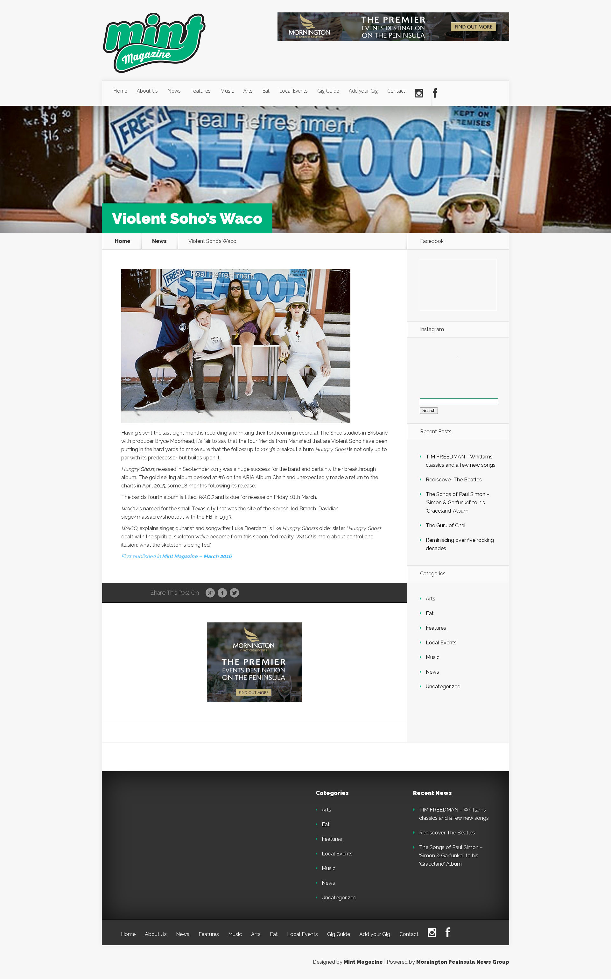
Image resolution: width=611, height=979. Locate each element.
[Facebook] (435, 93)
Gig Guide (328, 90)
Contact (396, 90)
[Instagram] (419, 93)
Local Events (293, 90)
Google (210, 593)
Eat (266, 90)
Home (120, 90)
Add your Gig (363, 90)
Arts (248, 90)
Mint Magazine (363, 962)
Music (227, 90)
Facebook (222, 593)
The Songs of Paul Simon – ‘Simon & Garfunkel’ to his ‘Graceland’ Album (457, 502)
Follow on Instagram (461, 368)
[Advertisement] (165, 830)
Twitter (234, 593)
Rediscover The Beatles (454, 480)
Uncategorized (443, 687)
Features (200, 90)
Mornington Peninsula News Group (462, 962)
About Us (147, 90)
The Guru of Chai (445, 525)
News (174, 90)
